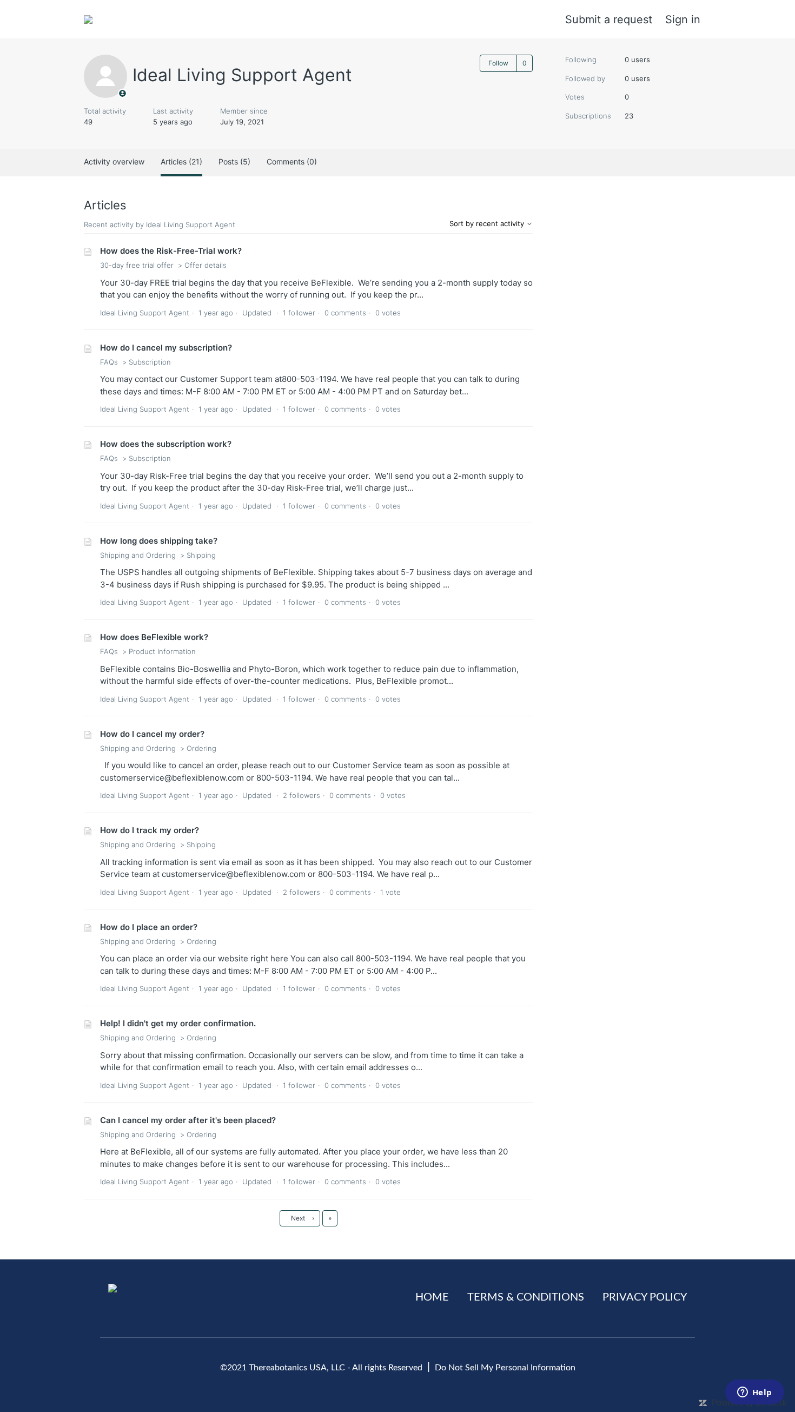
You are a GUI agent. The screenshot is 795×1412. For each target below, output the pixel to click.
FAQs (109, 362)
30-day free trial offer (137, 265)
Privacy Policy (644, 1297)
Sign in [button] (682, 19)
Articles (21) (181, 161)
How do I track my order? (149, 830)
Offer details (205, 265)
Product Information (162, 651)
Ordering (201, 748)
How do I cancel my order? (152, 734)
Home (432, 1297)
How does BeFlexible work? (154, 637)
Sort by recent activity (487, 223)
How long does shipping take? (158, 541)
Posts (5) (234, 161)
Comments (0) (292, 161)
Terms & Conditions (525, 1297)
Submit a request (608, 19)
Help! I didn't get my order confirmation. (178, 1023)
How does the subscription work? (165, 444)
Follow (498, 63)
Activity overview (114, 161)
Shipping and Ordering (138, 555)
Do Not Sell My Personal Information (505, 1367)
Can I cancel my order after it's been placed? (188, 1120)
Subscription (150, 362)
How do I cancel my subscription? (166, 347)
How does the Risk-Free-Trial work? (171, 251)
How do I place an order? (148, 927)
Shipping (201, 555)
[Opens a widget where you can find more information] (754, 1393)
